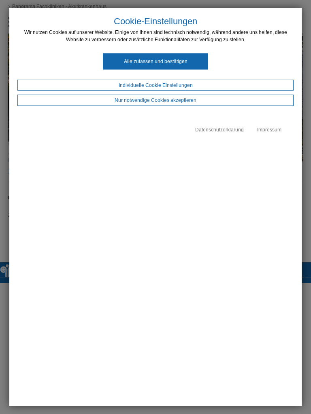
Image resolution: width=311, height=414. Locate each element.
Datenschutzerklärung (219, 130)
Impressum (269, 130)
